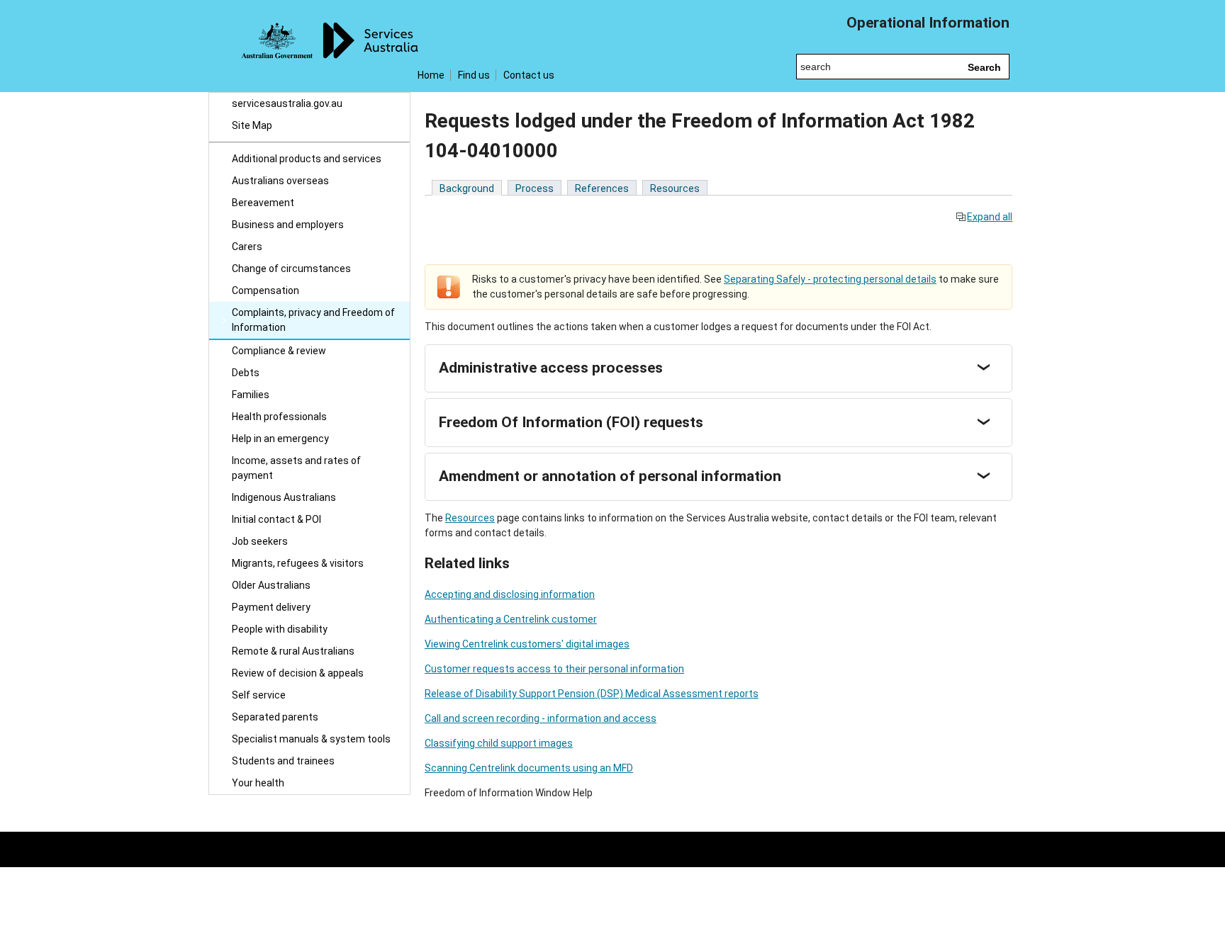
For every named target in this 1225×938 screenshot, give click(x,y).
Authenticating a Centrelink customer (511, 619)
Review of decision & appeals (298, 673)
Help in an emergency (280, 438)
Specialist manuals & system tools (311, 739)
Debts (245, 372)
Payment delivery (271, 607)
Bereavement (263, 202)
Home (431, 75)
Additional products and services (306, 158)
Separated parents (275, 717)
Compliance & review (279, 350)
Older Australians (271, 585)
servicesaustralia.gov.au (287, 103)
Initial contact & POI (276, 519)
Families (250, 394)
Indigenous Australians (284, 497)
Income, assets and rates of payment (296, 468)
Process (534, 188)
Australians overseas (280, 180)
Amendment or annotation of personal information (610, 476)
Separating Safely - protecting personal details (830, 279)
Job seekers (260, 541)
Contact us (528, 75)
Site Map (252, 125)
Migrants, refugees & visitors (298, 563)
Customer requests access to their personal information (554, 668)
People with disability (280, 629)
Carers (247, 246)
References (602, 188)
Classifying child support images (499, 743)
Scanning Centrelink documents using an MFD (529, 768)
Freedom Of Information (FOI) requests (571, 422)
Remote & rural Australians (293, 651)
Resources (675, 188)
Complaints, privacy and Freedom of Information (313, 320)
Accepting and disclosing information (510, 594)
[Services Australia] (309, 46)
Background (467, 188)
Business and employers (288, 224)
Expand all (989, 216)
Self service (259, 695)
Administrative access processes (551, 367)
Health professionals (279, 416)
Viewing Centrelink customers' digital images (527, 644)
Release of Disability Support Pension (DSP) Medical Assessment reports (592, 693)
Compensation (265, 290)
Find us (474, 75)
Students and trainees (283, 761)
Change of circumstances (291, 268)
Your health (258, 783)
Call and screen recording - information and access (540, 718)
